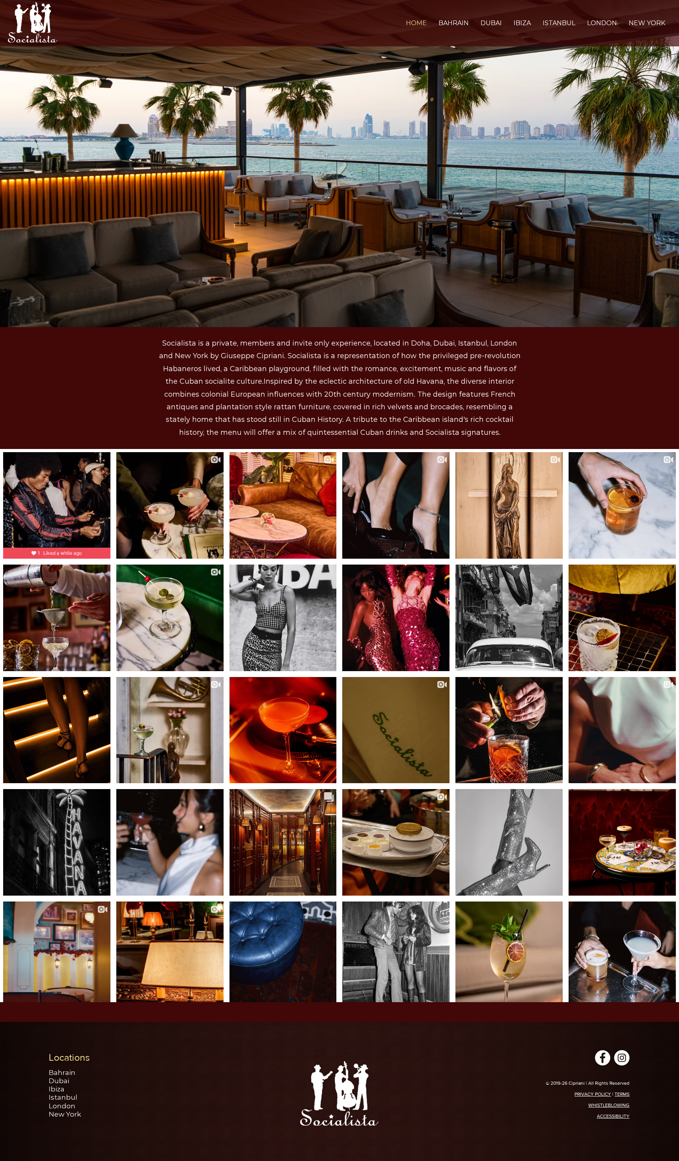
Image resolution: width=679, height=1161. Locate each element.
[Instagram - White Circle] (621, 1057)
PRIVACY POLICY (592, 1094)
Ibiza (56, 1089)
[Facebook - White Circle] (602, 1057)
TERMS (622, 1094)
